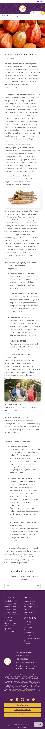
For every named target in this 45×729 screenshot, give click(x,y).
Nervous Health (10, 604)
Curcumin (27, 641)
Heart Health (9, 620)
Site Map (27, 644)
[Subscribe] (38, 585)
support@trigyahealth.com (26, 662)
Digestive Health (10, 609)
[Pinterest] (33, 699)
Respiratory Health (11, 615)
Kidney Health (9, 626)
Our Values (28, 624)
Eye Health (8, 629)
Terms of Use (29, 601)
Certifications (22, 705)
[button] (2, 8)
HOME (3, 16)
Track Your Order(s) (22, 710)
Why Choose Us (30, 627)
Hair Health (8, 617)
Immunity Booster (11, 607)
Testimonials (29, 633)
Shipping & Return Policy (31, 608)
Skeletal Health (10, 623)
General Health (10, 612)
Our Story (27, 622)
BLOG (9, 16)
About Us (27, 630)
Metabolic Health (10, 601)
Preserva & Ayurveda (32, 638)
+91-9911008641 (23, 659)
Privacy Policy (29, 604)
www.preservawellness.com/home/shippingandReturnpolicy (26, 691)
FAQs (26, 615)
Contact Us (28, 635)
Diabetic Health (10, 631)
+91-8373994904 (23, 656)
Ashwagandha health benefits (22, 16)
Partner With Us (30, 612)
